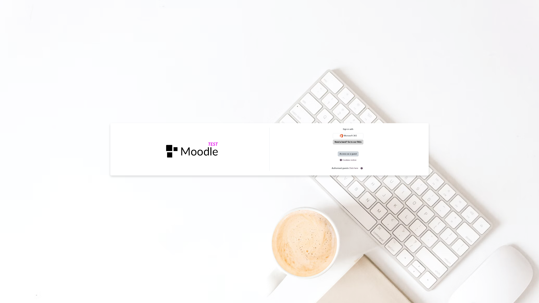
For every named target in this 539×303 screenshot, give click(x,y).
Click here (353, 168)
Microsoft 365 (350, 135)
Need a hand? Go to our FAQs (348, 142)
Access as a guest (348, 154)
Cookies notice (349, 160)
